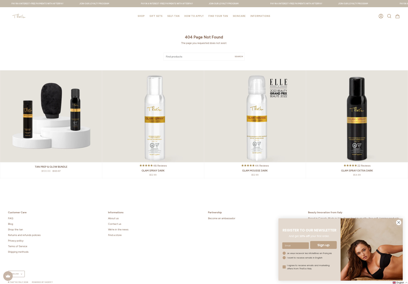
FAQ (10, 218)
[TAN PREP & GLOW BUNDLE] (51, 116)
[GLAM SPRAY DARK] (153, 116)
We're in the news (118, 229)
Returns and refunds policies (24, 235)
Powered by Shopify (42, 282)
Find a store (115, 235)
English (15, 274)
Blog (10, 223)
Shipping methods (18, 251)
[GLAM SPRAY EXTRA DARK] (357, 116)
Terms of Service (17, 246)
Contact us (114, 223)
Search (239, 57)
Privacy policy (15, 240)
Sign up (323, 245)
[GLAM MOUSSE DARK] (255, 116)
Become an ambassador (221, 218)
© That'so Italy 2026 (18, 282)
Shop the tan (15, 229)
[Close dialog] (398, 222)
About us (113, 218)
